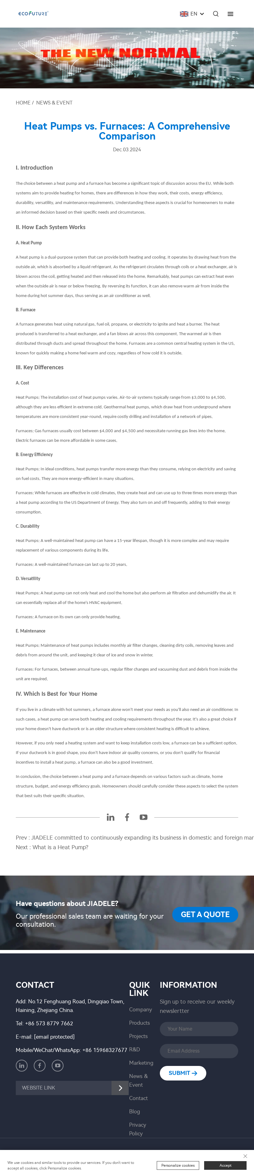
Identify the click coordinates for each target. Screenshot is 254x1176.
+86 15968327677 (104, 1050)
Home (23, 103)
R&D (134, 1049)
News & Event (54, 103)
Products (139, 1023)
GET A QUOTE (205, 914)
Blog (134, 1111)
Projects (138, 1036)
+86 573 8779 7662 (49, 1023)
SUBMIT (180, 1073)
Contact (138, 1098)
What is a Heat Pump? (60, 847)
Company (140, 1009)
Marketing (141, 1063)
